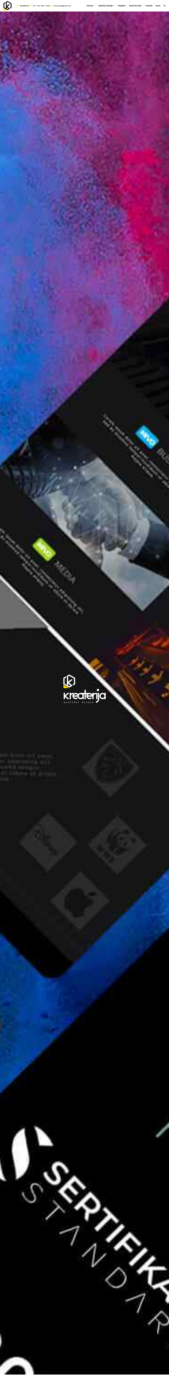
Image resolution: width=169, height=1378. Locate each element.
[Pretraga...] (165, 6)
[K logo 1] (7, 2)
